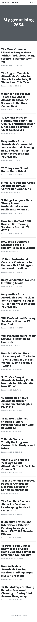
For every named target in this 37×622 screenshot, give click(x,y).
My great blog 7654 (9, 2)
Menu (32, 2)
